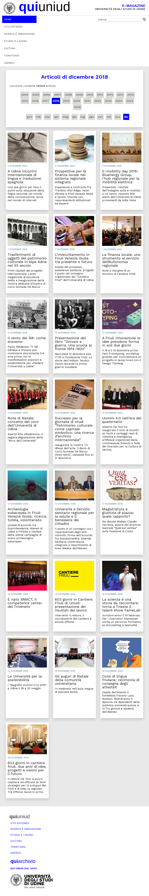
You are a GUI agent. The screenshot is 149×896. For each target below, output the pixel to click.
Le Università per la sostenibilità (25, 678)
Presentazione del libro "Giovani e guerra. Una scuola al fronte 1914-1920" (73, 343)
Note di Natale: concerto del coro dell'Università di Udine (23, 423)
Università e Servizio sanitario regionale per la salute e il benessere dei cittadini (74, 516)
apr (56, 116)
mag (66, 116)
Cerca (102, 19)
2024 (118, 101)
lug (82, 116)
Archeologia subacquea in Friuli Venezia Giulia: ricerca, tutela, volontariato (27, 514)
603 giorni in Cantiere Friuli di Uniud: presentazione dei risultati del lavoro (73, 604)
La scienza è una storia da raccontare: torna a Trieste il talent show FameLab (121, 604)
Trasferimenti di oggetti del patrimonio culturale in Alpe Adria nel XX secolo (27, 260)
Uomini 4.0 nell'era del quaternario (121, 420)
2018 (56, 101)
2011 (100, 94)
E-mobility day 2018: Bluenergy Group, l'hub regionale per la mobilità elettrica (120, 176)
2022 (97, 101)
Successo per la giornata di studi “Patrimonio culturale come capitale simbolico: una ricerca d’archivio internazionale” (74, 429)
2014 (130, 94)
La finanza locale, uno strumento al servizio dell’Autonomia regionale (121, 260)
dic (126, 116)
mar (47, 116)
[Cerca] (144, 19)
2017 (45, 101)
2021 (87, 101)
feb (38, 116)
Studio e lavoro (15, 41)
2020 (76, 101)
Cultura (9, 48)
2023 (108, 101)
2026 (77, 107)
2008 (68, 94)
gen (29, 116)
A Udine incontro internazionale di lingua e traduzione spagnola (24, 176)
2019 (66, 101)
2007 (57, 94)
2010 (90, 94)
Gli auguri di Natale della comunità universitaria (71, 680)
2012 (110, 94)
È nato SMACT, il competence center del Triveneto (25, 603)
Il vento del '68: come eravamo (27, 340)
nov (117, 116)
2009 (79, 94)
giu (74, 116)
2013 (120, 94)
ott (109, 116)
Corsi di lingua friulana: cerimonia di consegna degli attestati (120, 681)
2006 (46, 94)
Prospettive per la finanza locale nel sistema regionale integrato (70, 176)
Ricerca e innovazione (19, 33)
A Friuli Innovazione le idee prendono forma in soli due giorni (121, 341)
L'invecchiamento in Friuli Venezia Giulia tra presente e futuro (73, 258)
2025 (129, 101)
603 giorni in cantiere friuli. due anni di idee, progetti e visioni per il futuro (27, 768)
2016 (35, 101)
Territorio (11, 55)
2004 (24, 94)
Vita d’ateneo (13, 26)
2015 (25, 101)
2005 (35, 94)
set (100, 116)
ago (91, 116)
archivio (23, 861)
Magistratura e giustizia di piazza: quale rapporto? (118, 512)
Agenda (9, 62)
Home (7, 19)
